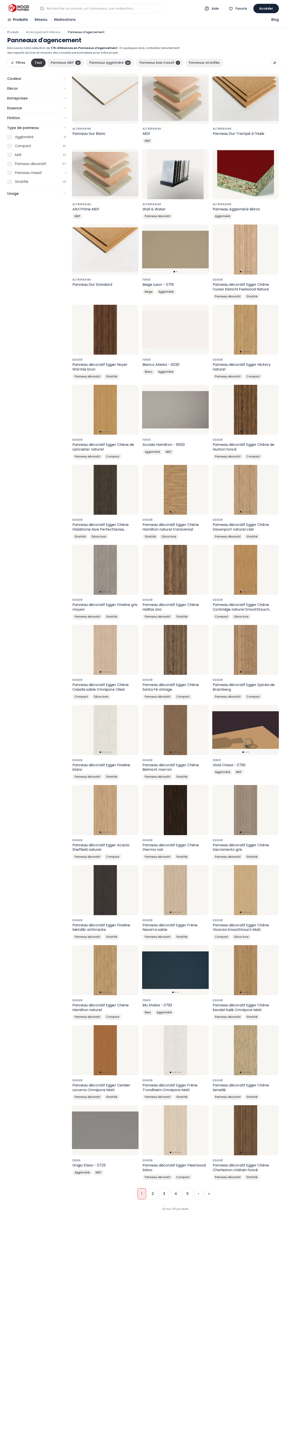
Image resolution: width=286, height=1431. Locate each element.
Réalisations (65, 19)
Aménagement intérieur (43, 32)
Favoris (241, 8)
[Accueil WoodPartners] (18, 8)
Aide (215, 8)
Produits (20, 19)
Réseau (41, 19)
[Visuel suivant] (202, 249)
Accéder (266, 8)
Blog (275, 19)
